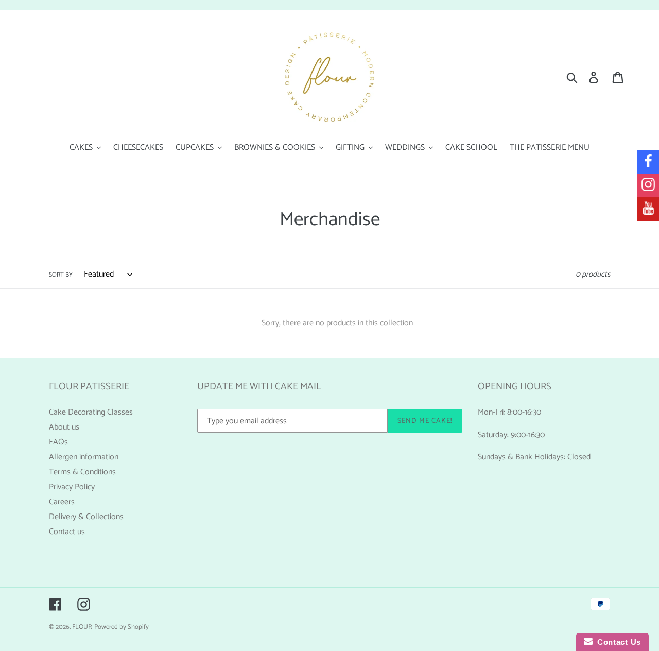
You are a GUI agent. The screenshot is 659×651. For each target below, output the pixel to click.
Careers (62, 502)
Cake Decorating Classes (91, 412)
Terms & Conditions (82, 472)
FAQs (58, 442)
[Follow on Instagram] (648, 185)
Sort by (61, 275)
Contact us (67, 532)
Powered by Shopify (121, 627)
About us (64, 427)
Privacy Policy (72, 487)
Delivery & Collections (86, 517)
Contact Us (617, 642)
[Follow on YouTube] (648, 209)
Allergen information (83, 457)
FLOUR (82, 627)
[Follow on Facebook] (648, 162)
